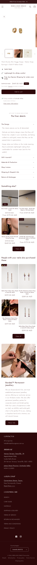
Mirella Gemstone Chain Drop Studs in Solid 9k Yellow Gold (27, 292)
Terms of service (30, 558)
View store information (10, 103)
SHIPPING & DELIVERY (11, 511)
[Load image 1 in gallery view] (9, 53)
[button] (2, 7)
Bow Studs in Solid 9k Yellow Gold (10, 209)
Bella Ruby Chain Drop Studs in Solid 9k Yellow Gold (27, 327)
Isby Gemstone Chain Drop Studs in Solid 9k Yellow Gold (9, 319)
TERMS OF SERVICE (10, 515)
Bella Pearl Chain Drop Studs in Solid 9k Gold (10, 291)
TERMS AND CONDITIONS (12, 524)
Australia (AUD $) (18, 549)
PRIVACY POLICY (9, 528)
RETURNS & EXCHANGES (12, 519)
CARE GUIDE (8, 502)
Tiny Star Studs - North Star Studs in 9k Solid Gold (27, 209)
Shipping (10, 86)
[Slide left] (2, 54)
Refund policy (11, 558)
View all (18, 249)
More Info (11, 423)
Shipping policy (19, 561)
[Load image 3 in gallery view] (28, 53)
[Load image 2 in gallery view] (18, 53)
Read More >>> (9, 486)
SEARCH (6, 497)
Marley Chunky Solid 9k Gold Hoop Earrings (10, 237)
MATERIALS (7, 506)
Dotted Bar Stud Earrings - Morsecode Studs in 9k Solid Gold (27, 238)
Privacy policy (20, 558)
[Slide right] (35, 54)
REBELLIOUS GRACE (17, 555)
